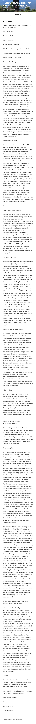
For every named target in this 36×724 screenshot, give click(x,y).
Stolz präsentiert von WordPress (12, 719)
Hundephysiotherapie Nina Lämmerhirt (17, 4)
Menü (19, 14)
